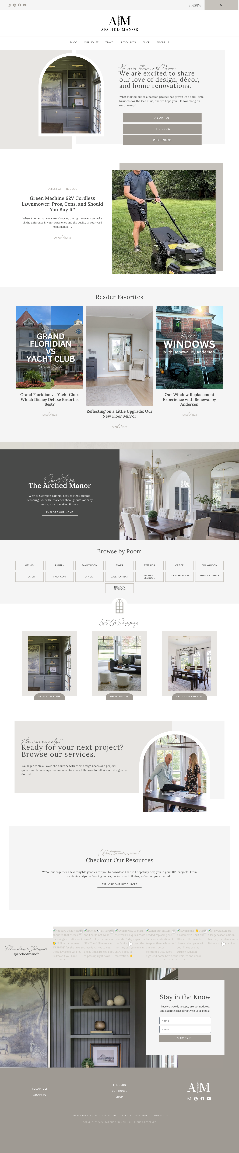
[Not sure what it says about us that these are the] (68, 944)
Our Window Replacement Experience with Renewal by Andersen (189, 399)
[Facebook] (19, 5)
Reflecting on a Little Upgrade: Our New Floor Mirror (119, 414)
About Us (163, 42)
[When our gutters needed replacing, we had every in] (161, 944)
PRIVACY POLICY (81, 1115)
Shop (146, 42)
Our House (91, 42)
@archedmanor (26, 954)
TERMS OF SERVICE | (108, 1115)
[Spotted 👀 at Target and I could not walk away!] (99, 944)
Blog (73, 42)
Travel (110, 42)
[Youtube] (24, 5)
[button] (221, 5)
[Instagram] (9, 5)
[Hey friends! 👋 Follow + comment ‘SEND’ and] (192, 944)
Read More (49, 413)
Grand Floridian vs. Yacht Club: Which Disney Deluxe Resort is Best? (49, 399)
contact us (195, 5)
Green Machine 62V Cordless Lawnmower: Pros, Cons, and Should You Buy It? (62, 203)
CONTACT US (160, 1115)
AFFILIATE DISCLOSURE (136, 1115)
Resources (128, 42)
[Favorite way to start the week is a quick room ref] (130, 944)
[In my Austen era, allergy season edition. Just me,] (223, 944)
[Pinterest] (14, 5)
